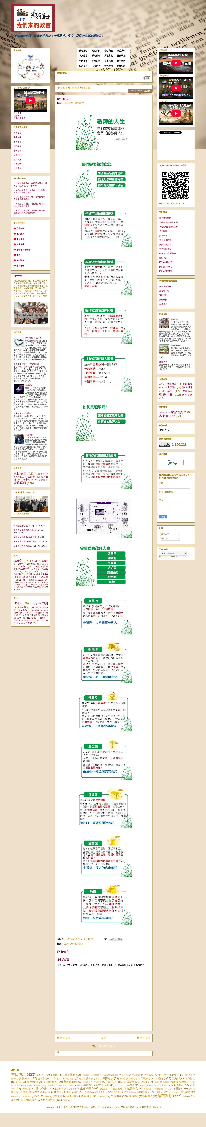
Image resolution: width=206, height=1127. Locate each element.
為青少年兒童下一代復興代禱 (26, 364)
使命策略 (83, 50)
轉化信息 (71, 1096)
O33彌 (24, 585)
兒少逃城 (17, 168)
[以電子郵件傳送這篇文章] (110, 939)
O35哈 (40, 585)
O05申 (20, 564)
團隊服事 (108, 1078)
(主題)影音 (74, 88)
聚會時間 (163, 300)
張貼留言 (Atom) (107, 1046)
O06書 (30, 564)
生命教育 (58, 1088)
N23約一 (27, 620)
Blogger (157, 1107)
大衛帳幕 (96, 66)
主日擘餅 (20, 239)
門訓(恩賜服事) (166, 271)
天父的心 (160, 1078)
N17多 (19, 618)
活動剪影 (163, 295)
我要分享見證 (19, 118)
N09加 (45, 610)
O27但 (16, 582)
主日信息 (69, 103)
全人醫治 (108, 66)
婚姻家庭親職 (165, 244)
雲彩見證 (108, 61)
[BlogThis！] (113, 939)
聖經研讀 (71, 1092)
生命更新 (73, 1089)
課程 (36, 1096)
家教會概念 (167, 416)
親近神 (175, 1092)
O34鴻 (33, 585)
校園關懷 (17, 164)
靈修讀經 (121, 55)
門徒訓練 (116, 1096)
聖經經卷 (89, 1092)
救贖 (19, 1085)
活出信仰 (163, 1085)
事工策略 (17, 137)
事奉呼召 (40, 1075)
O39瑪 (38, 587)
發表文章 (167, 534)
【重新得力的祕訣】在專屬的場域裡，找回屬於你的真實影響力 (30, 211)
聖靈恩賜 (100, 1092)
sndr (139, 1107)
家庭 (18, 1081)
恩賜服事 (172, 384)
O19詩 (32, 574)
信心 (18, 255)
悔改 (157, 1082)
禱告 (170, 391)
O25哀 (31, 580)
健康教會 (14, 1079)
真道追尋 (103, 1088)
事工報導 (17, 142)
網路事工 (15, 1092)
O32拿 (16, 585)
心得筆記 (110, 1081)
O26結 (40, 580)
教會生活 (51, 1085)
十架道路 (56, 1078)
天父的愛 (176, 1078)
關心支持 (17, 146)
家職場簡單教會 (23, 250)
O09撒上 (22, 566)
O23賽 (44, 577)
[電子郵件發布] (105, 939)
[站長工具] (176, 464)
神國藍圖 (159, 1089)
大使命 (122, 1078)
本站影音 (118, 1085)
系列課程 (96, 55)
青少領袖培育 (165, 240)
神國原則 (147, 1089)
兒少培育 (83, 66)
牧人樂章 (83, 55)
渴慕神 (187, 387)
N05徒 (35, 607)
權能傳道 (152, 1085)
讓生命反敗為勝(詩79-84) (25, 537)
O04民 (45, 561)
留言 (165, 539)
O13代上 (37, 569)
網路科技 (29, 1092)
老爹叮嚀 (28, 479)
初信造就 (42, 1078)
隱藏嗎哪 (20, 483)
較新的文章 (63, 1037)
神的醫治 (20, 260)
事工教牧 (20, 265)
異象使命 (17, 133)
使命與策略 (176, 345)
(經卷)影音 (62, 88)
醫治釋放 (86, 1096)
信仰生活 (121, 66)
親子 (166, 1092)
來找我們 (163, 304)
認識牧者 (42, 480)
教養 (79, 1085)
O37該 (20, 587)
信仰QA (148, 1074)
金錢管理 (102, 1096)
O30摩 (42, 582)
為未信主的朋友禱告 (22, 413)
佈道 (116, 1075)
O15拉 (25, 572)
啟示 (161, 384)
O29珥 (33, 582)
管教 (190, 1089)
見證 (158, 1092)
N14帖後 (22, 615)
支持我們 (121, 50)
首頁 (103, 1037)
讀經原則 (57, 1096)
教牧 (71, 1085)
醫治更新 (163, 258)
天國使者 (133, 1078)
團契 (97, 1079)
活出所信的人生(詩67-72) (25, 546)
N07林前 (23, 610)
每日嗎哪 (163, 231)
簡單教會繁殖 (165, 218)
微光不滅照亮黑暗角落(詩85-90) (28, 530)
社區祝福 (117, 1088)
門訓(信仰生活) (166, 267)
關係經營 (133, 1096)
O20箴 (44, 574)
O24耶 (22, 580)
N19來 (29, 617)
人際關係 (95, 1075)
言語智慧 (185, 1092)
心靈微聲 (20, 228)
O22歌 (34, 577)
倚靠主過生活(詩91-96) (24, 526)
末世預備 (170, 387)
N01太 (18, 603)
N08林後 (35, 610)
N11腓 (28, 613)
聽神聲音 (187, 395)
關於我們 (96, 50)
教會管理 (62, 1085)
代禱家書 (39, 474)
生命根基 (85, 1088)
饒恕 (65, 1100)
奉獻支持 (85, 88)
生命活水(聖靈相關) (167, 253)
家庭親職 (96, 61)
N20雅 (42, 618)
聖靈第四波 (131, 1092)
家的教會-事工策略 (33, 338)
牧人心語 (41, 1088)
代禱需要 (17, 116)
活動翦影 (17, 155)
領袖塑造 (49, 1099)
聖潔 (184, 391)
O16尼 (35, 571)
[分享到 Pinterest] (121, 939)
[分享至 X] (116, 939)
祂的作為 (132, 1088)
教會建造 (40, 1085)
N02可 (32, 604)
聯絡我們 (108, 50)
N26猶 (21, 623)
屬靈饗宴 (108, 55)
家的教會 (83, 61)
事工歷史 (17, 150)
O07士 (39, 564)
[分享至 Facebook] (118, 939)
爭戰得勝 (26, 1088)
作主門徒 (18, 276)
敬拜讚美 (79, 103)
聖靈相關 (166, 394)
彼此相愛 (98, 1082)
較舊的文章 (143, 1037)
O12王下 (25, 569)
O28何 (25, 582)
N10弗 (19, 613)
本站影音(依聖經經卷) (168, 227)
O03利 (35, 561)
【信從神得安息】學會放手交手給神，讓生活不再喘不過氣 (30, 191)
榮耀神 (142, 1085)
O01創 (18, 561)
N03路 (43, 603)
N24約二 (37, 620)
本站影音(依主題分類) (168, 222)
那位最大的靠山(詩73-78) (25, 541)
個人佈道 (188, 1075)
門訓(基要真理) (166, 262)
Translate (180, 557)
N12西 (37, 613)
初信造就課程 (165, 286)
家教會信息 (163, 412)
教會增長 (28, 1085)
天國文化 (145, 1078)
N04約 (23, 607)
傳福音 (26, 1078)
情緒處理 (166, 1082)
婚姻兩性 (190, 1078)
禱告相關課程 (165, 249)
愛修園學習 (180, 1081)
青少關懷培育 (29, 1099)
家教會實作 (178, 412)
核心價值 (129, 1085)
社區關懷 (121, 61)
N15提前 (33, 615)
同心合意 (69, 1079)
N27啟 (29, 623)
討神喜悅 (15, 1096)
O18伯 (19, 574)
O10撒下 (37, 566)
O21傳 (22, 577)
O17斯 (45, 572)
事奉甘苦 (55, 1075)
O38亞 (29, 587)
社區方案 (17, 159)
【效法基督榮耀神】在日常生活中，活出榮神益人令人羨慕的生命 (30, 184)
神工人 (169, 1089)
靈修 (185, 1096)
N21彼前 (17, 620)
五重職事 (85, 1075)
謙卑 (47, 1096)
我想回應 (17, 113)
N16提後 (44, 615)
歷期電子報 (164, 291)
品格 (78, 1078)
